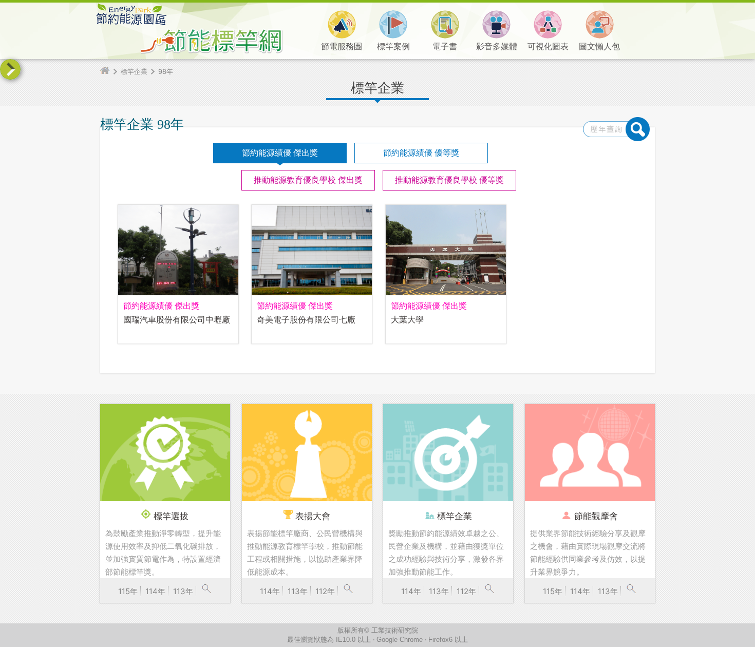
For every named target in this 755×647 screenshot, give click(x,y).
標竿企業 (134, 71)
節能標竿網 (226, 28)
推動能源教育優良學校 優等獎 (449, 180)
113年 (183, 591)
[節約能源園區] (131, 22)
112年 (325, 591)
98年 (165, 71)
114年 (155, 591)
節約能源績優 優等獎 (421, 152)
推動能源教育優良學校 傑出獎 (308, 180)
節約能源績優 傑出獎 (280, 152)
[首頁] (109, 71)
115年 (128, 591)
